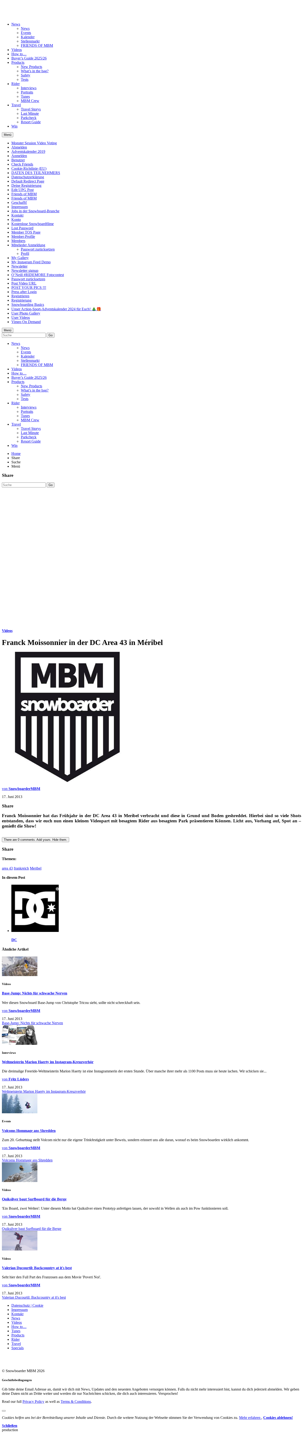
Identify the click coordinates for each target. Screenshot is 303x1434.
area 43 (7, 868)
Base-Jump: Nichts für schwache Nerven (34, 993)
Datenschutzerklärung (27, 177)
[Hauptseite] (30, 12)
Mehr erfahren (250, 1418)
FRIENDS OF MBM (37, 45)
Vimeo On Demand (26, 322)
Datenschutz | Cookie (27, 1305)
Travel (16, 105)
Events (26, 33)
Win (14, 126)
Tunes (25, 96)
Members (18, 241)
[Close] (4, 1411)
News (15, 24)
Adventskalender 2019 (28, 151)
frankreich (21, 868)
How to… (19, 54)
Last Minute (30, 113)
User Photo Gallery (25, 313)
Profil (25, 254)
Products (17, 62)
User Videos (20, 318)
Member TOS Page (25, 232)
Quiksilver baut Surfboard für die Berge (34, 1199)
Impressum (19, 207)
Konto (16, 220)
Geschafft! (19, 203)
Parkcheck (28, 118)
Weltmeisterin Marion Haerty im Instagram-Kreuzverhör (48, 1062)
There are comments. (35, 839)
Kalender (28, 37)
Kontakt (17, 215)
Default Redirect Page (27, 181)
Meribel (35, 868)
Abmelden (19, 147)
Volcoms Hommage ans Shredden (29, 1131)
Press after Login (24, 292)
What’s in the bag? (35, 71)
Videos (16, 50)
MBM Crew (30, 101)
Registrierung (21, 300)
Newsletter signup (24, 271)
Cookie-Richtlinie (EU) (28, 168)
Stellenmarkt (30, 41)
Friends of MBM (24, 194)
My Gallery (20, 258)
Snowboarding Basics (27, 305)
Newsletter (19, 266)
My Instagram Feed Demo (31, 262)
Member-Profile (23, 237)
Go (51, 335)
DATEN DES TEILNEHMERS (35, 173)
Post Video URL (23, 283)
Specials (17, 1348)
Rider (15, 84)
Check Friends (22, 164)
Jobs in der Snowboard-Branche (35, 211)
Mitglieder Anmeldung (28, 245)
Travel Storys (31, 109)
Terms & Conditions (76, 1402)
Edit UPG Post (22, 190)
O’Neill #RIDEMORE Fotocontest (37, 275)
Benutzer (18, 160)
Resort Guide (31, 122)
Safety (25, 75)
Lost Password (22, 228)
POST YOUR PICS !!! (28, 288)
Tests (24, 79)
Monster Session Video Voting (34, 143)
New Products (31, 67)
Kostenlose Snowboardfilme (32, 224)
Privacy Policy (33, 1402)
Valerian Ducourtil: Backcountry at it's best (37, 1268)
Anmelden (19, 156)
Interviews (28, 88)
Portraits (27, 92)
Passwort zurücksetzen (38, 249)
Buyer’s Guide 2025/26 (29, 58)
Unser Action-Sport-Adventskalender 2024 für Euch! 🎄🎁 (56, 309)
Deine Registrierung (26, 186)
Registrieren (20, 296)
